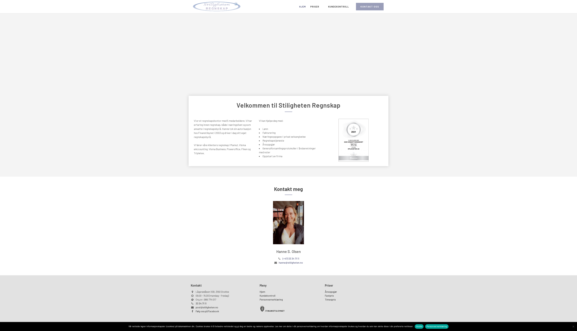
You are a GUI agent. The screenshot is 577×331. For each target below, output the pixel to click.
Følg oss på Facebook (207, 311)
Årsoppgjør (331, 291)
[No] (573, 326)
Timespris (330, 299)
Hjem (262, 291)
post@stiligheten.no (207, 307)
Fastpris (329, 295)
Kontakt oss (369, 6)
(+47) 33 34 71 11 (290, 258)
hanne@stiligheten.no (291, 262)
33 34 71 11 (201, 303)
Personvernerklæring (271, 299)
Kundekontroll (267, 295)
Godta (419, 326)
